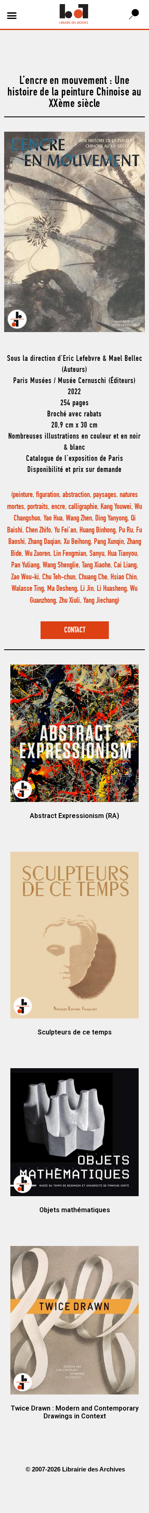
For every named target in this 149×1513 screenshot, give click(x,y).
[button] (12, 15)
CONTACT (74, 630)
